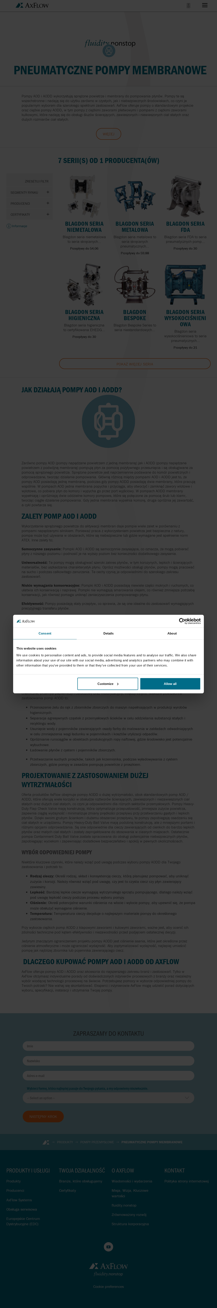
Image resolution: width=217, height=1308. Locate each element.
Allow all (170, 683)
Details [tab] (108, 633)
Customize (105, 683)
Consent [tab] (45, 633)
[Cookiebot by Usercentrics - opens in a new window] (182, 621)
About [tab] (172, 633)
